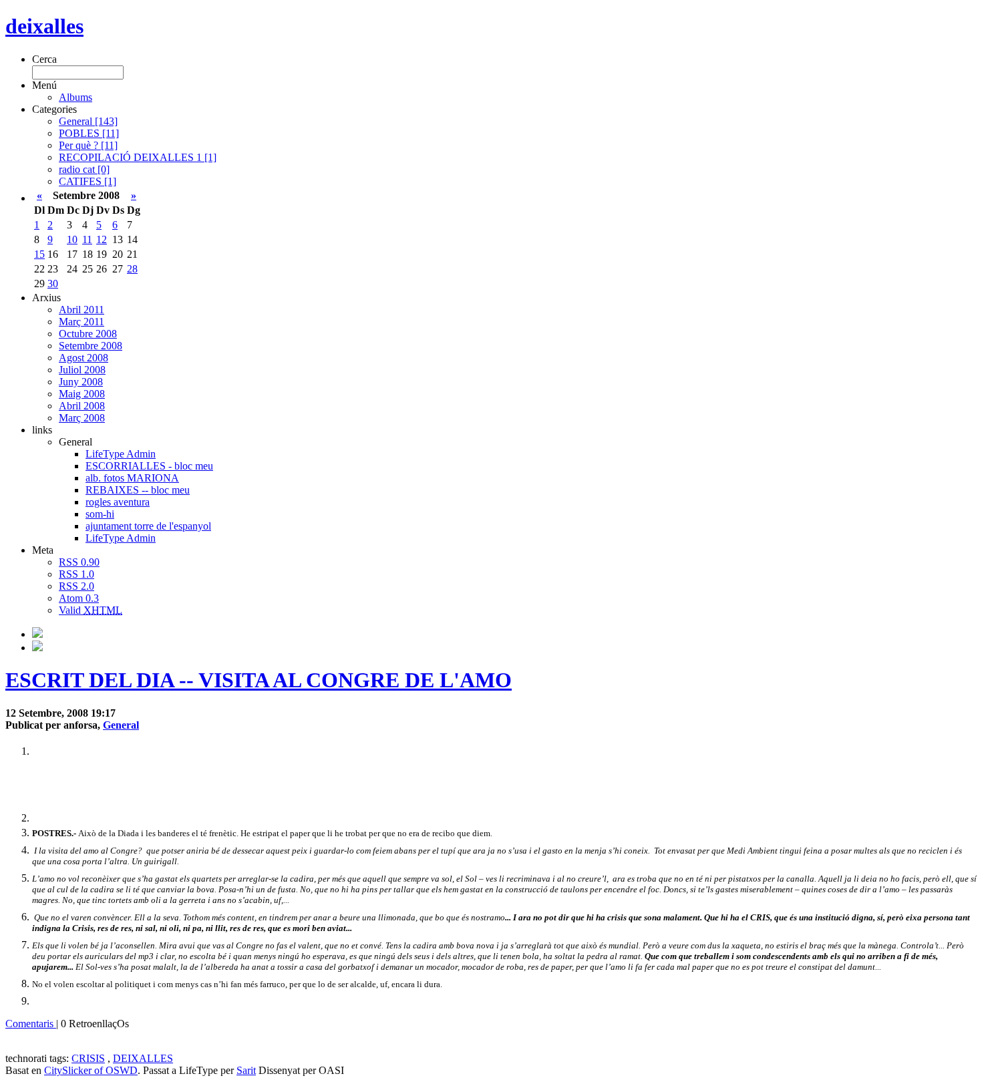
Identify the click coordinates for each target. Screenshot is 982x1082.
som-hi (100, 514)
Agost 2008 (83, 357)
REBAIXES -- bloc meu (138, 490)
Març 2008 (82, 417)
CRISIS (88, 1058)
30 (52, 283)
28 (132, 269)
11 (87, 239)
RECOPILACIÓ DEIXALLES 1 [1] (137, 157)
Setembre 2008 (90, 345)
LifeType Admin (121, 454)
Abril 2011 (81, 309)
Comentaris (30, 1023)
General (121, 725)
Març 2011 (81, 321)
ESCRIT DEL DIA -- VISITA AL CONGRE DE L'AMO (258, 680)
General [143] (88, 121)
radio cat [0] (84, 169)
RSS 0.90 (79, 562)
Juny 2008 (81, 381)
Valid (90, 610)
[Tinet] (37, 647)
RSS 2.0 (76, 586)
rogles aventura (118, 502)
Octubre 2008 (88, 333)
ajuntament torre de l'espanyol (148, 526)
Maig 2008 (82, 393)
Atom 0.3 (79, 598)
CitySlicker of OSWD (91, 1070)
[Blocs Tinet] (37, 634)
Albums (75, 97)
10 (72, 239)
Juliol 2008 (82, 369)
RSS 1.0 (76, 574)
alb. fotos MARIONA (132, 478)
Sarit (246, 1070)
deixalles (44, 26)
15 (39, 254)
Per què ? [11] (88, 145)
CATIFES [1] (87, 181)
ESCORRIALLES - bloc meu (149, 466)
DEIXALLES (143, 1058)
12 (101, 239)
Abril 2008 (82, 405)
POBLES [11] (89, 133)
